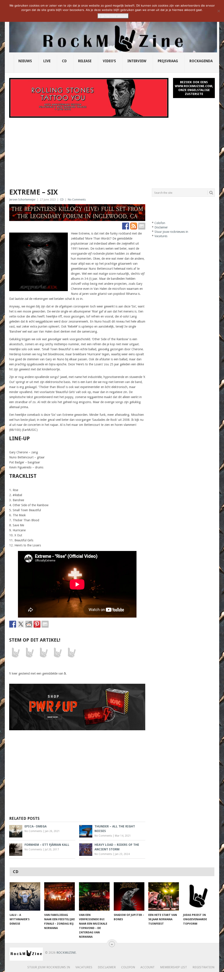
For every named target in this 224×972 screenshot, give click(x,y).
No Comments (77, 199)
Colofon (159, 223)
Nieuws (25, 61)
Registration (203, 967)
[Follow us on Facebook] (125, 226)
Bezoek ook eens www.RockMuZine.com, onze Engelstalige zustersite (194, 88)
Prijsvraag (168, 61)
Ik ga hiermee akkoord (113, 16)
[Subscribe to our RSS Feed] (133, 226)
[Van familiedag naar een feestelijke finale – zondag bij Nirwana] (59, 896)
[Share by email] (45, 624)
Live (47, 61)
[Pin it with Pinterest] (36, 624)
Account (147, 967)
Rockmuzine (66, 952)
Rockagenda (201, 61)
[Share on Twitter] (20, 624)
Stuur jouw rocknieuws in (171, 231)
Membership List (173, 967)
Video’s (109, 61)
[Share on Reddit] (28, 624)
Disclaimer (161, 227)
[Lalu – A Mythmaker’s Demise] (25, 896)
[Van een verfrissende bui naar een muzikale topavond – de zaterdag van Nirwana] (94, 896)
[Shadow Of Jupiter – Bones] (129, 896)
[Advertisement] (112, 150)
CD (64, 61)
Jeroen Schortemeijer (22, 199)
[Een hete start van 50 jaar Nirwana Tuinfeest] (163, 896)
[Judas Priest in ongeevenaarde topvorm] (198, 896)
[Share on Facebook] (12, 624)
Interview (136, 61)
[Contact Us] (141, 226)
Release (84, 61)
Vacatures (160, 236)
